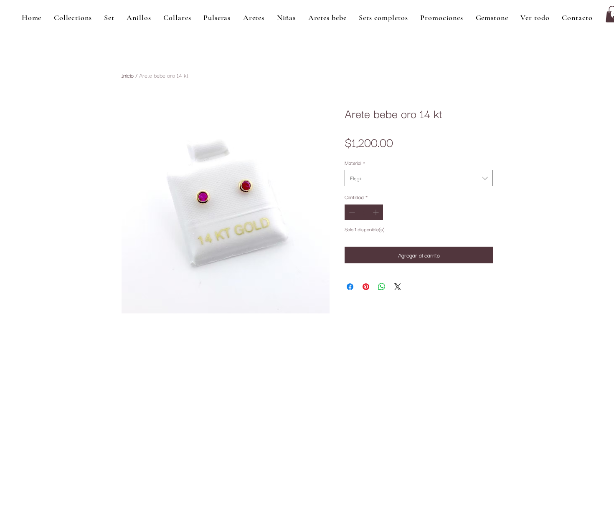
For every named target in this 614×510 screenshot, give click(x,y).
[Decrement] (351, 212)
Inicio (127, 75)
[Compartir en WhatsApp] (382, 287)
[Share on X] (398, 287)
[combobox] (419, 178)
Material (355, 163)
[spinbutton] (363, 212)
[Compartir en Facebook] (350, 287)
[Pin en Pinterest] (366, 287)
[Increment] (376, 212)
